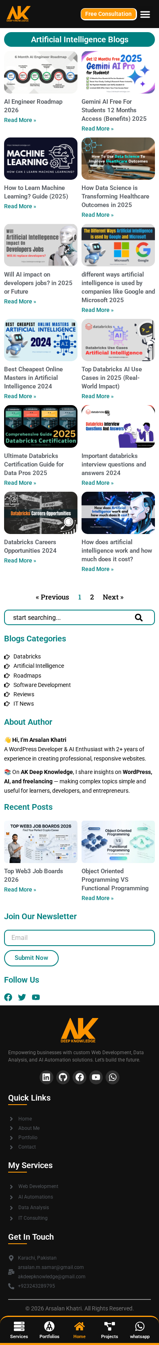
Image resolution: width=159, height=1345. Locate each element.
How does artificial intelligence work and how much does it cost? (117, 550)
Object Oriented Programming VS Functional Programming (115, 880)
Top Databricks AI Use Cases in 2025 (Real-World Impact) (112, 378)
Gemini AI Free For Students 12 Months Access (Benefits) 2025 (114, 110)
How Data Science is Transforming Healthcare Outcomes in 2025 (115, 196)
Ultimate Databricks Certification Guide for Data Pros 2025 (34, 464)
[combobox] (70, 617)
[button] (145, 14)
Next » (113, 597)
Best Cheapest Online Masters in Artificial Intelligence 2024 (33, 378)
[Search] (140, 617)
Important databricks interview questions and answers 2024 (114, 464)
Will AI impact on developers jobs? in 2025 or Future (38, 283)
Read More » (20, 120)
